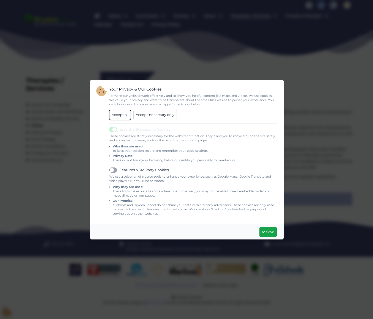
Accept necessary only (155, 115)
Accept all (120, 115)
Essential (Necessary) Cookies (145, 129)
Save (269, 232)
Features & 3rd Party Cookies (144, 170)
